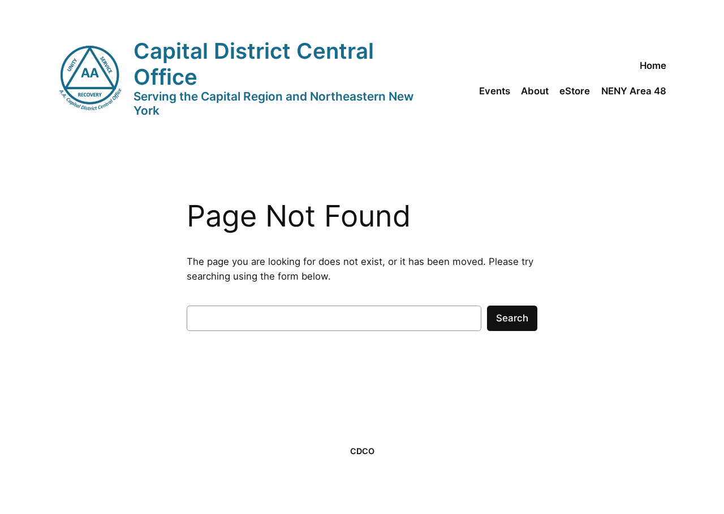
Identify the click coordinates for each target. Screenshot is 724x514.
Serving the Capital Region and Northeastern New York (273, 103)
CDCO (362, 451)
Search (512, 318)
